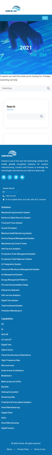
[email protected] (12, 192)
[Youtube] (22, 177)
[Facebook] (3, 177)
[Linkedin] (16, 177)
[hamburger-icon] (45, 18)
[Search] (47, 88)
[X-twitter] (9, 177)
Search (11, 106)
